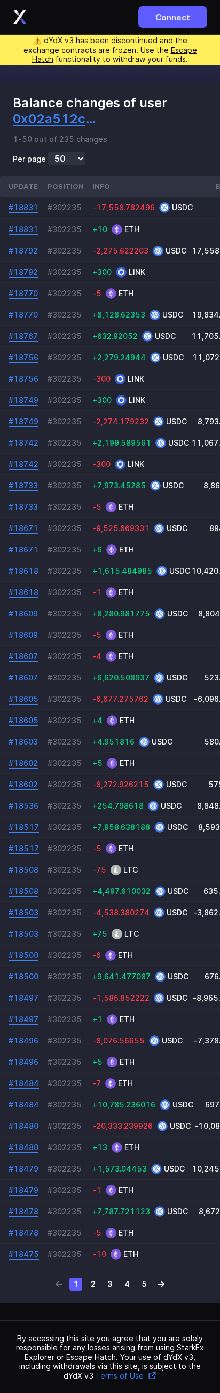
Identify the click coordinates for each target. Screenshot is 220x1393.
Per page (29, 159)
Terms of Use (120, 1375)
